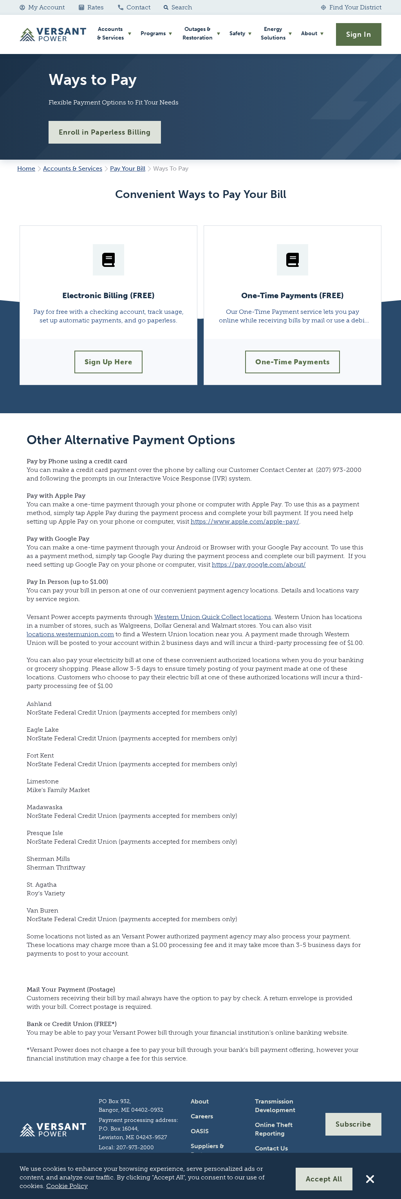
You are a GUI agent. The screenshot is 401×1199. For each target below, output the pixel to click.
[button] (176, 7)
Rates (95, 7)
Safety (237, 33)
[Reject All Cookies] (370, 1179)
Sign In (358, 34)
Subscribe (353, 1124)
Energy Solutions (273, 33)
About (309, 33)
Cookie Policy (67, 1186)
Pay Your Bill (127, 168)
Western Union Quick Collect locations (212, 617)
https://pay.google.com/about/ (259, 564)
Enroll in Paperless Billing (105, 132)
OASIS (200, 1131)
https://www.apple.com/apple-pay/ (245, 521)
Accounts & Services (110, 33)
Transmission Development (275, 1106)
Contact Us (271, 1148)
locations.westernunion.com (70, 634)
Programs (153, 33)
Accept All (324, 1179)
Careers (202, 1116)
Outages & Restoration (197, 33)
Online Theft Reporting (274, 1129)
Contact (138, 7)
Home (26, 168)
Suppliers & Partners (207, 1150)
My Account (46, 7)
